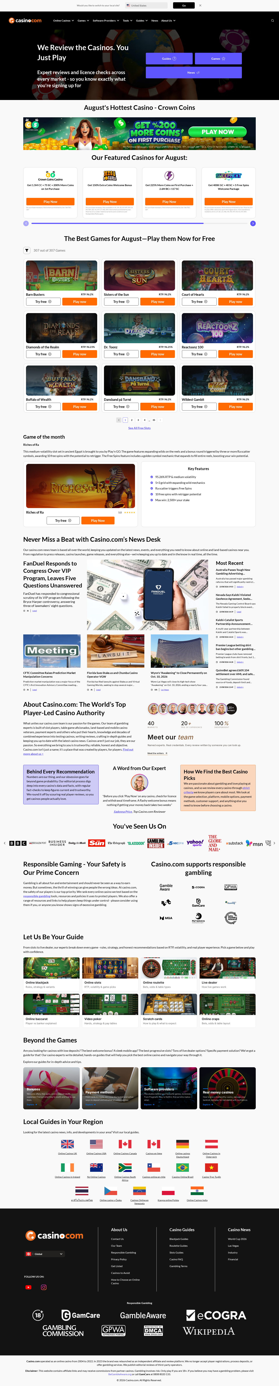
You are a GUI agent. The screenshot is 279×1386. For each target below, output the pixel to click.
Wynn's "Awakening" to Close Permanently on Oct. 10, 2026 (179, 674)
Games (215, 58)
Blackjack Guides (179, 1238)
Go (184, 5)
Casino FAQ (176, 1259)
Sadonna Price (123, 811)
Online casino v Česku (111, 1200)
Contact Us (117, 1238)
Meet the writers (156, 753)
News (191, 72)
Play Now (50, 202)
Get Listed (117, 1266)
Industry (240, 587)
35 (154, 420)
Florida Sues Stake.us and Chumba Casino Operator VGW (112, 674)
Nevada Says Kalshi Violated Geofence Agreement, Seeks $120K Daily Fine (233, 596)
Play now (79, 302)
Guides (166, 58)
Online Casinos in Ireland (67, 1176)
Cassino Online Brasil (182, 1176)
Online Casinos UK (67, 1153)
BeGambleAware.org (120, 1374)
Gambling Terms (178, 1266)
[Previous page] (118, 420)
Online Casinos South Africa (125, 1178)
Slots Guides (176, 1252)
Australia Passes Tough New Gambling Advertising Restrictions (233, 571)
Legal (34, 611)
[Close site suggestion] (200, 5)
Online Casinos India (197, 1200)
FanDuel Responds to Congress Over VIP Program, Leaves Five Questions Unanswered (52, 574)
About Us (119, 1229)
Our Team (116, 1245)
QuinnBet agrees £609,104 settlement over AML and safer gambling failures (235, 672)
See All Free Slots (139, 428)
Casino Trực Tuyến (211, 1176)
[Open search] (272, 20)
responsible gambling (36, 896)
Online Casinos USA (96, 1153)
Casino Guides (182, 1229)
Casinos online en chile (153, 1176)
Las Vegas (165, 690)
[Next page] (160, 420)
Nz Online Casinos (96, 1176)
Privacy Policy (119, 1259)
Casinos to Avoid (120, 1272)
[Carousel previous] (26, 223)
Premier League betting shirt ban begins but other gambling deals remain (234, 647)
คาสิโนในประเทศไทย (82, 1200)
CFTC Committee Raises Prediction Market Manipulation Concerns (49, 674)
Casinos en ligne (154, 1153)
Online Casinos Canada (125, 1153)
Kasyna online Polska (168, 1200)
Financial (233, 1259)
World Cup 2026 (237, 1238)
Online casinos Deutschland (182, 1155)
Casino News (239, 1229)
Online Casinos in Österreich (211, 1155)
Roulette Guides (179, 1245)
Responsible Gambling (123, 1252)
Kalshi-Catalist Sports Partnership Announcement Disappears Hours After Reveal (235, 622)
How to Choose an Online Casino (125, 1281)
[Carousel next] (253, 223)
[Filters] (26, 250)
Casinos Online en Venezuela (139, 1202)
